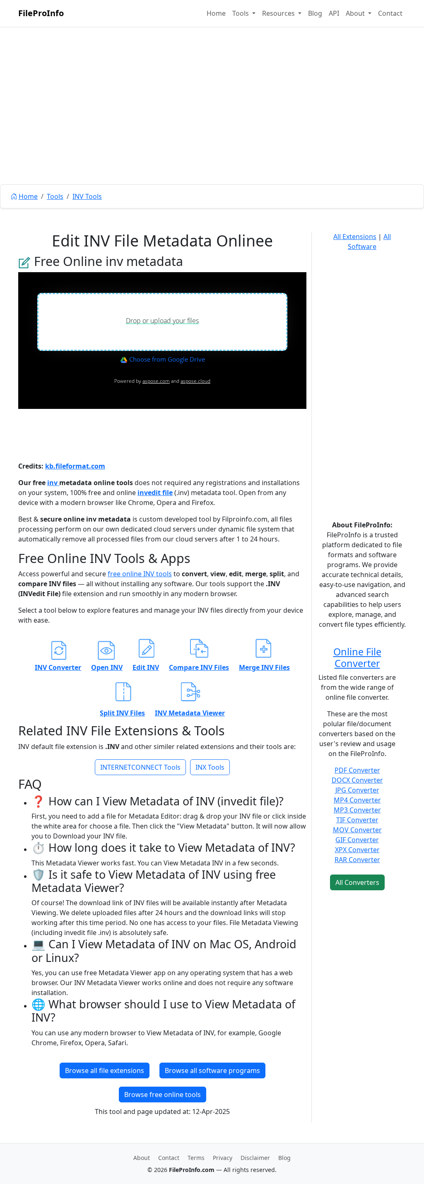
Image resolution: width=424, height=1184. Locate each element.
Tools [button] (241, 13)
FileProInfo (41, 13)
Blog (315, 13)
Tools (55, 196)
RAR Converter (357, 859)
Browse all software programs (212, 1070)
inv (53, 482)
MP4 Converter (357, 800)
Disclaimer (255, 1158)
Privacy (222, 1158)
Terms (196, 1158)
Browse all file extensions (104, 1070)
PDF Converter (357, 770)
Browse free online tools (162, 1094)
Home (216, 13)
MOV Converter (357, 829)
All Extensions (354, 236)
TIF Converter (357, 819)
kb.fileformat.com (75, 466)
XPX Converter (357, 849)
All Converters (357, 882)
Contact (390, 13)
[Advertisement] (212, 124)
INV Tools (87, 196)
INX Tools (209, 767)
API (334, 13)
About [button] (356, 13)
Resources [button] (279, 13)
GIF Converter (357, 839)
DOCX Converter (357, 780)
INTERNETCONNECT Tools (140, 767)
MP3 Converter (357, 809)
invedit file (155, 492)
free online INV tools (140, 573)
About (141, 1158)
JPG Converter (357, 790)
